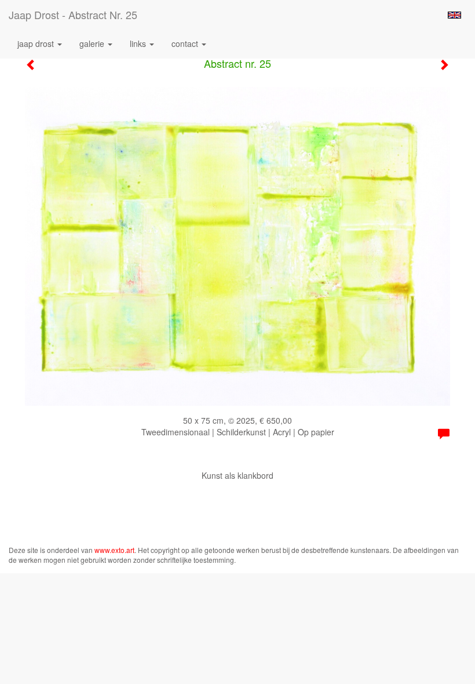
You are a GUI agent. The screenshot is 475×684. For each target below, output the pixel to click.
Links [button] (139, 43)
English (454, 15)
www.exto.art (114, 550)
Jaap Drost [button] (36, 43)
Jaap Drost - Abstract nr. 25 (73, 14)
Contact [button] (185, 43)
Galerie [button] (93, 43)
